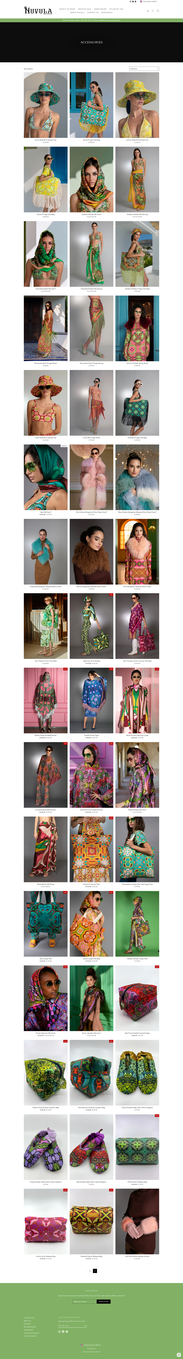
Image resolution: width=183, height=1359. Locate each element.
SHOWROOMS (28, 1330)
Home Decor (100, 9)
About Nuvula (77, 12)
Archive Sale (84, 9)
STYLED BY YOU (116, 9)
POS (84, 1351)
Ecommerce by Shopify (94, 1351)
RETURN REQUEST (30, 1327)
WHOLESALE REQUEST (31, 1333)
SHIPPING (27, 1324)
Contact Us (93, 12)
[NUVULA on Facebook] (63, 1331)
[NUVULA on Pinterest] (67, 1331)
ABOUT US (27, 1321)
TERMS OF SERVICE (30, 1336)
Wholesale (107, 12)
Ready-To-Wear (67, 9)
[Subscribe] (85, 1325)
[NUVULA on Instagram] (59, 1331)
